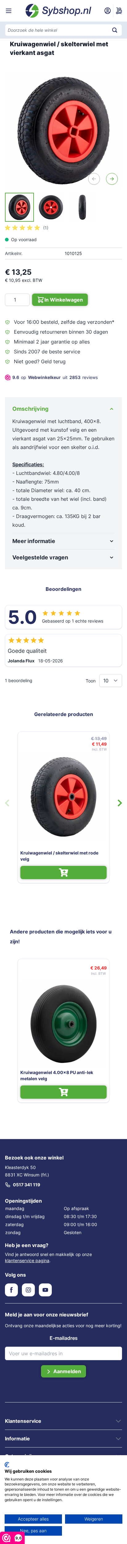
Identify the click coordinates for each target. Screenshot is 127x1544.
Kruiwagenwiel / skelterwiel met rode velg (59, 856)
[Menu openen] (8, 10)
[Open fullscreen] (63, 130)
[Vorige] (94, 179)
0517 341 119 (26, 1184)
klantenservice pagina (27, 1260)
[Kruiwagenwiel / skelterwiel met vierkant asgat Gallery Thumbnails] (51, 207)
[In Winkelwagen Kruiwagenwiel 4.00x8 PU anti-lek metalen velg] (63, 1092)
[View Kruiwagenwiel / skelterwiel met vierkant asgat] (19, 207)
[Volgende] (112, 179)
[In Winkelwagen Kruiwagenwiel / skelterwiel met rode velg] (63, 872)
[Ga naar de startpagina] (59, 11)
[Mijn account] (107, 10)
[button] (26, 228)
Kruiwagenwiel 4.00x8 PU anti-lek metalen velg (56, 1075)
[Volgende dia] (120, 803)
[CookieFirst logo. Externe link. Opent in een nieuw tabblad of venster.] (7, 1465)
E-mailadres (64, 1338)
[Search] (114, 30)
